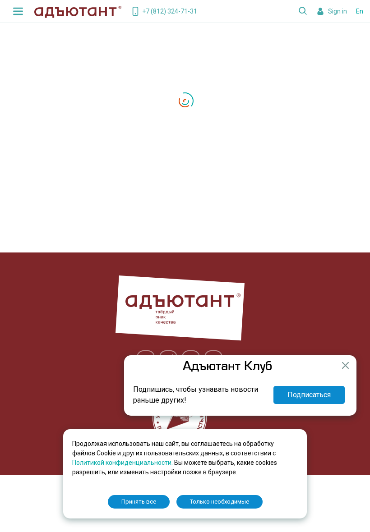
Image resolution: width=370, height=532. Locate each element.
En (359, 11)
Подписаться (309, 394)
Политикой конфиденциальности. (123, 462)
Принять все (138, 501)
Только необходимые (219, 501)
